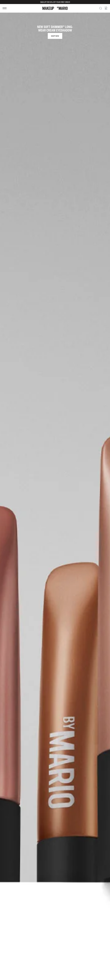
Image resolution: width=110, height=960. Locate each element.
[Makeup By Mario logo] (55, 8)
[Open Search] (100, 8)
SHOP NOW (55, 35)
